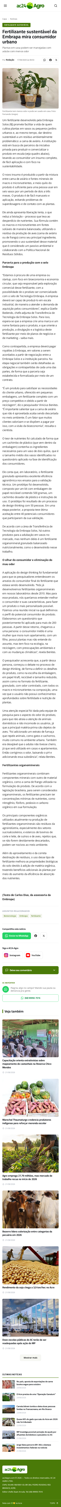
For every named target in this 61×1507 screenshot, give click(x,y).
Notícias (13, 19)
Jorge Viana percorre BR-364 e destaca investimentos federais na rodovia (34, 1446)
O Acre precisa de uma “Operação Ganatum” (36, 1394)
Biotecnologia (10, 916)
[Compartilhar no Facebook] (50, 60)
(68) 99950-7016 (32, 998)
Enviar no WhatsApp (18, 936)
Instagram (15, 955)
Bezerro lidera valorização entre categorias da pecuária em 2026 (27, 1233)
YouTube (36, 955)
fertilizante (36, 916)
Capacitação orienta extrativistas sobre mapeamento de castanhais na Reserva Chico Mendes (26, 1064)
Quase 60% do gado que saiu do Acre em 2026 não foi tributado (37, 1420)
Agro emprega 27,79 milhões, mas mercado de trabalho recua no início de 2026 (27, 1177)
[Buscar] (56, 6)
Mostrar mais (30, 1357)
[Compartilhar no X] (56, 60)
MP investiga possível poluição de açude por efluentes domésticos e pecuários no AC (36, 1433)
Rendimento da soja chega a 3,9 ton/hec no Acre (28, 1287)
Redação (10, 59)
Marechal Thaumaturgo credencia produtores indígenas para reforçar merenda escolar (26, 1121)
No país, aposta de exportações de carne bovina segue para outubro (35, 1383)
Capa (4, 19)
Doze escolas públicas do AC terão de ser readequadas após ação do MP (24, 1341)
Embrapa (24, 916)
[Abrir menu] (5, 6)
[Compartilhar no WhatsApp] (44, 60)
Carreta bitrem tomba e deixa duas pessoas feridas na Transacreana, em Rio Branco (36, 1407)
